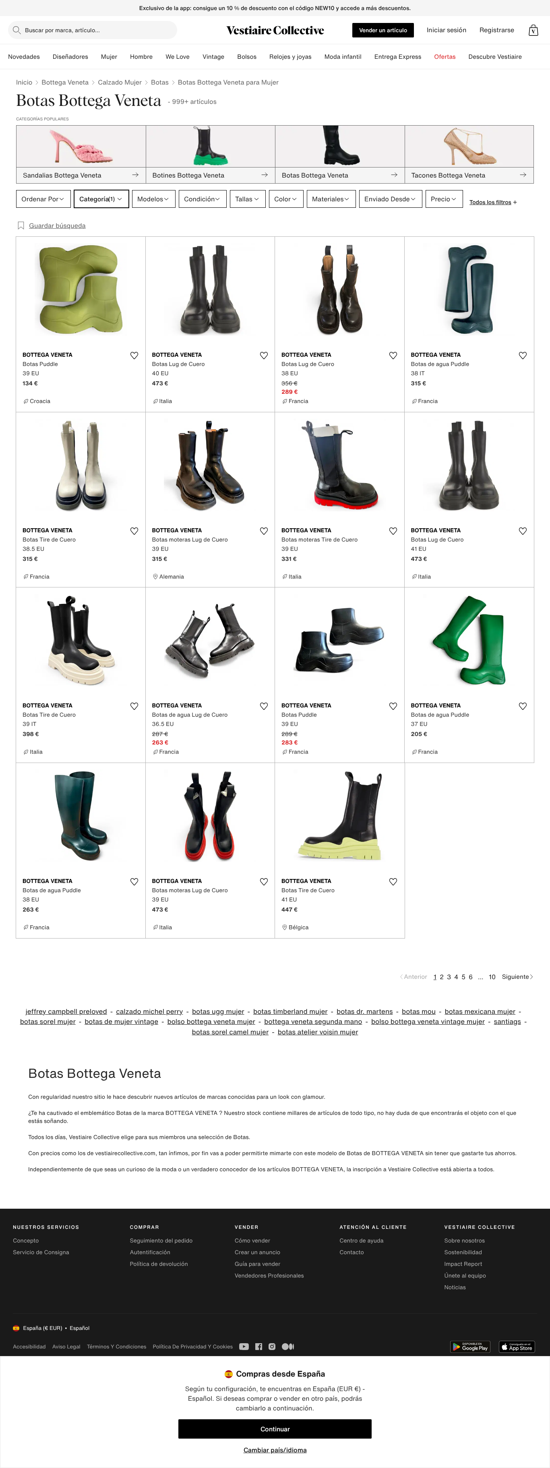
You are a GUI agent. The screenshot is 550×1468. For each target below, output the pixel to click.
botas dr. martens (365, 1012)
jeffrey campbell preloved (66, 1012)
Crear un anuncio (257, 1252)
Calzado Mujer (120, 82)
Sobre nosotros (465, 1240)
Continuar (275, 1429)
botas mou (419, 1012)
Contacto (351, 1252)
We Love (177, 56)
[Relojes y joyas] (318, 57)
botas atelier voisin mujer (318, 1032)
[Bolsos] (263, 57)
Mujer (109, 56)
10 (492, 977)
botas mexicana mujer (480, 1012)
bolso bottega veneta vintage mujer (428, 1022)
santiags (507, 1022)
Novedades (24, 56)
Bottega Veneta (65, 82)
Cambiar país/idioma (275, 1450)
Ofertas (444, 56)
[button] (533, 30)
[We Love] (196, 57)
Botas (160, 82)
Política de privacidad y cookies (193, 1346)
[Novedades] (46, 57)
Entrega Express (398, 56)
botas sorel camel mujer (230, 1032)
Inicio (24, 82)
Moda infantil (343, 56)
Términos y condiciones (117, 1346)
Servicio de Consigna (41, 1252)
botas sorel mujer (48, 1022)
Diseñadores (70, 56)
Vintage (213, 56)
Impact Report (463, 1264)
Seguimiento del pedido (161, 1240)
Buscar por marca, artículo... (62, 30)
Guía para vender (257, 1264)
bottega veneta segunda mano (313, 1022)
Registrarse (497, 30)
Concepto (26, 1240)
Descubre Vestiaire (495, 56)
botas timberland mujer (290, 1012)
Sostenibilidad (463, 1252)
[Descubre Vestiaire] (528, 57)
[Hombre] (159, 57)
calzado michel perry (149, 1012)
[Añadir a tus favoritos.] (134, 355)
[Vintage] (230, 57)
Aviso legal (66, 1346)
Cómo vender (252, 1240)
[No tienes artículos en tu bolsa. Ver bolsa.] (533, 30)
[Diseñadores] (94, 57)
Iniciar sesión (447, 30)
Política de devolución (159, 1264)
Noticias (455, 1287)
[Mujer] (123, 57)
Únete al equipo (465, 1276)
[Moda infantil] (368, 57)
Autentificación (150, 1252)
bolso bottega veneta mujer (211, 1022)
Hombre (141, 56)
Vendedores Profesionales (269, 1276)
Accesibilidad (29, 1346)
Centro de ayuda (361, 1240)
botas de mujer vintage (121, 1022)
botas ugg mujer (218, 1012)
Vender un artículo (383, 30)
